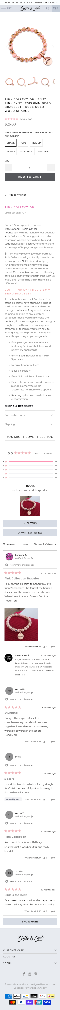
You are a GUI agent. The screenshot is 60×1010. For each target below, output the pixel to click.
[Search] (47, 8)
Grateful (26, 151)
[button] (18, 119)
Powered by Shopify (35, 987)
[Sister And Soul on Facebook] (24, 974)
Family (10, 151)
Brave (10, 142)
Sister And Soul (21, 984)
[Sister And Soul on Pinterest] (35, 974)
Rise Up (36, 142)
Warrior (44, 151)
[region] (30, 506)
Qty (7, 160)
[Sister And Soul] (30, 8)
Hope (23, 142)
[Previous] (7, 47)
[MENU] (2, 8)
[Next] (53, 47)
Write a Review (37, 533)
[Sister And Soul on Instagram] (29, 974)
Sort (26, 544)
